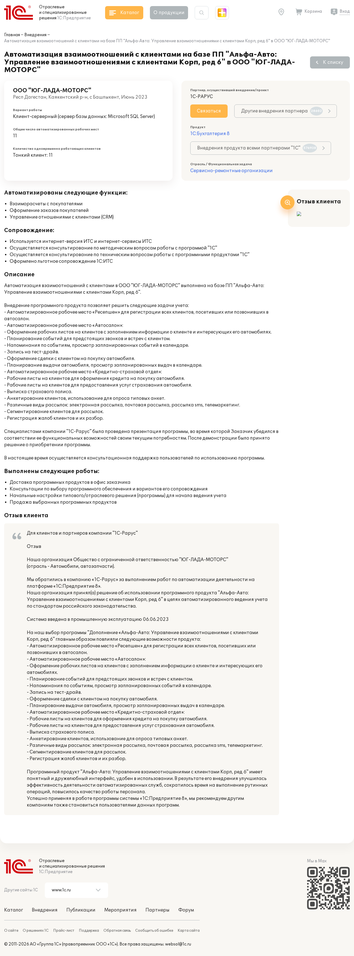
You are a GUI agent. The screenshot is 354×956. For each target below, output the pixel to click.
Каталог (13, 910)
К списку (333, 62)
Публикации (80, 910)
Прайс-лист (63, 930)
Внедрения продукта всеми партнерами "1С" (256, 148)
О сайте (11, 930)
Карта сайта (189, 930)
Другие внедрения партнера (281, 111)
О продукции (168, 12)
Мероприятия (120, 910)
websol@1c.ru (178, 944)
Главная (12, 35)
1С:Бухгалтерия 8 (210, 133)
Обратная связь (117, 930)
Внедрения (35, 35)
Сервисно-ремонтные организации (231, 171)
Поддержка (89, 930)
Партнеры (157, 910)
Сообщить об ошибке (154, 930)
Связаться (209, 111)
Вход (345, 11)
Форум (186, 910)
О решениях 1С (36, 930)
